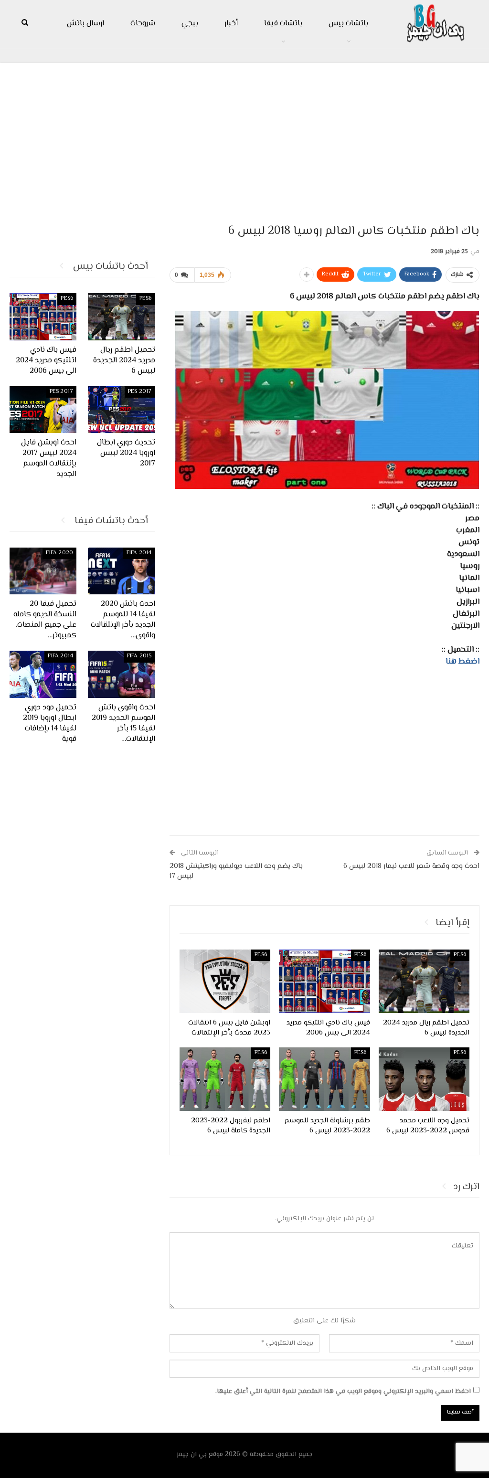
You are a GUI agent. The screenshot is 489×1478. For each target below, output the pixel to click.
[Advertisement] (244, 139)
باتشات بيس (348, 24)
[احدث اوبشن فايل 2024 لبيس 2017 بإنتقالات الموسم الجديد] (43, 409)
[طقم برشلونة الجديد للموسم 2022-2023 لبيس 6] (324, 1079)
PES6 (460, 955)
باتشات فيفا (283, 24)
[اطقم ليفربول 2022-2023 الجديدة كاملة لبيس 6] (225, 1079)
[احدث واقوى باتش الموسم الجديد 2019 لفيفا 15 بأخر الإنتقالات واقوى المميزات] (121, 674)
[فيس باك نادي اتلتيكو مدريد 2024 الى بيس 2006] (324, 981)
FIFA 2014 (139, 553)
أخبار (231, 24)
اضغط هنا (462, 661)
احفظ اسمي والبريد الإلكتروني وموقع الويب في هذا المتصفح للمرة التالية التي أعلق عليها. (343, 1391)
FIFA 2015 (139, 656)
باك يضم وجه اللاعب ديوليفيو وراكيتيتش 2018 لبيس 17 (236, 871)
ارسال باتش (85, 24)
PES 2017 (140, 391)
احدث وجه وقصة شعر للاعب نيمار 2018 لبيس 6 (411, 866)
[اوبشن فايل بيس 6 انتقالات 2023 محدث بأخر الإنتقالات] (225, 981)
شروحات (142, 24)
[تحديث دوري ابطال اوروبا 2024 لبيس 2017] (121, 409)
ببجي (189, 24)
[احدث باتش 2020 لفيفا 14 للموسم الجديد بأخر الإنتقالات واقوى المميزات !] (121, 571)
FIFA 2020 (59, 553)
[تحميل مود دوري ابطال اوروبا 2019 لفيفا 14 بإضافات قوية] (43, 674)
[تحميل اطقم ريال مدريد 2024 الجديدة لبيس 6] (424, 981)
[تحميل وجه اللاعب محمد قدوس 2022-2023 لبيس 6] (424, 1079)
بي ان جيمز (192, 1454)
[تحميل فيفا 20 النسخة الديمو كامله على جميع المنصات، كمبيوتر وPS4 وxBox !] (43, 571)
